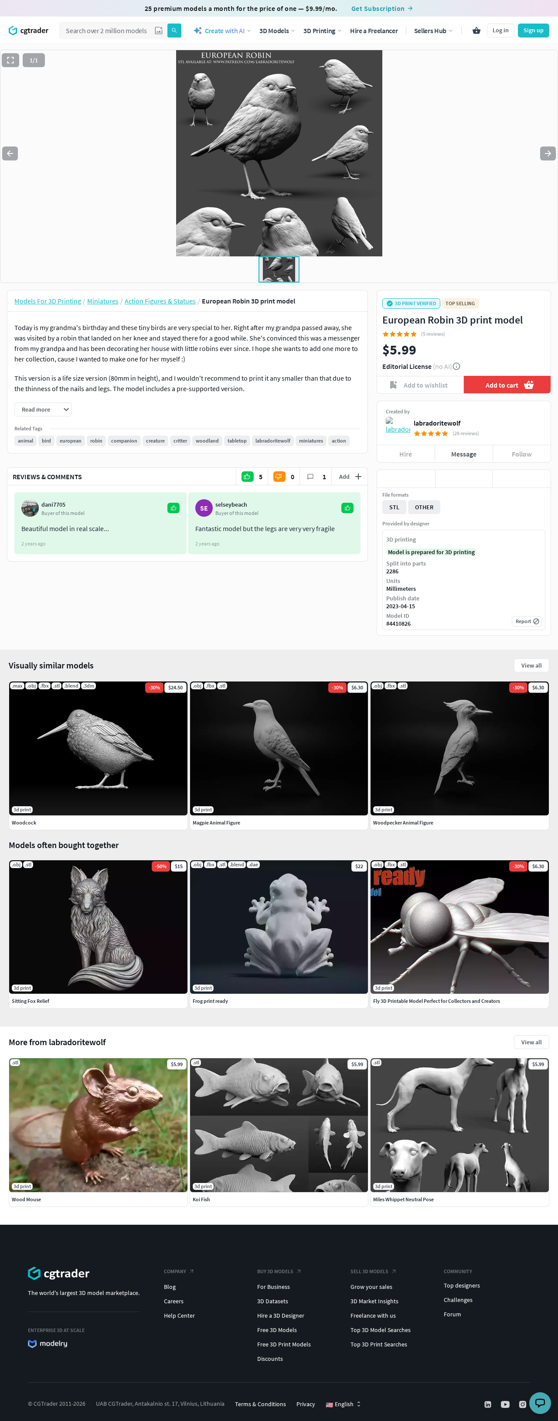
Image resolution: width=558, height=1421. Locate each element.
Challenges (458, 1300)
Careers (174, 1301)
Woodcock (24, 822)
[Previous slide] (10, 153)
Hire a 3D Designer (280, 1315)
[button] (159, 30)
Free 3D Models (277, 1330)
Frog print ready (210, 1001)
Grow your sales (371, 1287)
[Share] (522, 478)
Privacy (305, 1404)
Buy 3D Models (275, 1271)
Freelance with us (373, 1315)
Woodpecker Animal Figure (403, 822)
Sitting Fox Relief (30, 1001)
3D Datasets (272, 1301)
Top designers (462, 1285)
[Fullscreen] (10, 60)
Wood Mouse (26, 1199)
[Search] (174, 30)
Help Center (179, 1315)
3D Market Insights (374, 1301)
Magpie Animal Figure (216, 822)
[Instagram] (523, 1404)
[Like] (406, 478)
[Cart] (476, 30)
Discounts (270, 1359)
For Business (273, 1287)
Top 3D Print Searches (378, 1344)
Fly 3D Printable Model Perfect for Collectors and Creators (436, 1001)
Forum (452, 1314)
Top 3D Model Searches (380, 1330)
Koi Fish (201, 1199)
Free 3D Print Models (284, 1344)
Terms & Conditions (260, 1404)
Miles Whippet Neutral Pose (403, 1199)
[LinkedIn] (488, 1404)
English (340, 1404)
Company (175, 1271)
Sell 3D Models (369, 1271)
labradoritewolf (437, 423)
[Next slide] (548, 153)
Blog (170, 1287)
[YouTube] (506, 1404)
